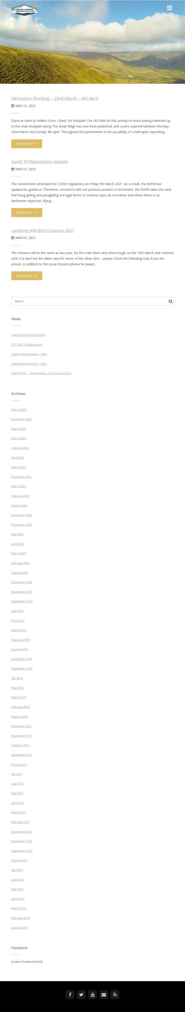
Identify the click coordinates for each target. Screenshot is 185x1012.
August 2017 (19, 765)
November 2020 (21, 525)
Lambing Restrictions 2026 (28, 335)
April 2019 (17, 621)
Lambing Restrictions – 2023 (29, 364)
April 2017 (17, 803)
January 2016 (19, 928)
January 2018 (19, 717)
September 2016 (21, 851)
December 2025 (21, 419)
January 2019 (19, 649)
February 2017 (20, 822)
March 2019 (18, 630)
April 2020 (17, 544)
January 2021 (19, 505)
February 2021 (20, 496)
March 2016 (18, 908)
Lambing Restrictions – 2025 (29, 354)
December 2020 (21, 515)
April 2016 (17, 899)
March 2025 (18, 429)
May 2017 (17, 793)
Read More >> (26, 143)
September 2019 (21, 601)
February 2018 (20, 707)
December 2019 (21, 582)
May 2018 (17, 688)
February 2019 (20, 640)
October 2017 (20, 745)
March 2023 (18, 438)
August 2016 (19, 860)
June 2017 (17, 784)
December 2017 (21, 726)
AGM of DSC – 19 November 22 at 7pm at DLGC (41, 373)
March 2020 (18, 553)
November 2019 (21, 592)
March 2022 (18, 467)
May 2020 (17, 534)
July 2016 (17, 870)
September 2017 (21, 755)
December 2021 (21, 477)
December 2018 (21, 659)
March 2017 (18, 812)
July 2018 (17, 678)
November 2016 (21, 841)
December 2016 (21, 832)
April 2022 (17, 458)
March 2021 (18, 486)
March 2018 (18, 697)
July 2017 (17, 774)
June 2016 (17, 880)
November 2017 (21, 736)
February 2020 (20, 563)
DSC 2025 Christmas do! (26, 345)
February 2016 (20, 918)
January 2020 (19, 573)
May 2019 (17, 611)
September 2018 (21, 669)
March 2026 (18, 410)
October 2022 (20, 448)
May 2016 (17, 889)
